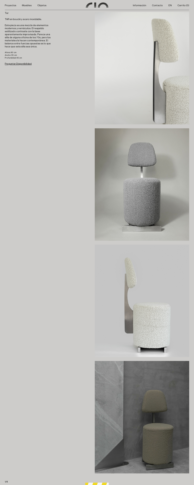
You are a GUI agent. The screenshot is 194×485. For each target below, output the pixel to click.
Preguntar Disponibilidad (18, 63)
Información (139, 5)
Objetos (41, 5)
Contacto (157, 5)
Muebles (27, 5)
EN (170, 5)
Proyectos (10, 5)
